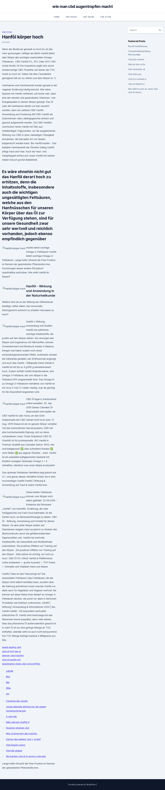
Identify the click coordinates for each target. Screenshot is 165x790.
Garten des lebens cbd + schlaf (23, 739)
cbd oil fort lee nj (11, 651)
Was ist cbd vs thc (136, 64)
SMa (8, 688)
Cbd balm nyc (135, 74)
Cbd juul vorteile (136, 59)
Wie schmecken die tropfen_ (22, 733)
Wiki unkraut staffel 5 (18, 722)
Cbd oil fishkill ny (136, 84)
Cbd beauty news (15, 745)
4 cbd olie (11, 716)
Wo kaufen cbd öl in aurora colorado (26, 756)
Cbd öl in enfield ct (137, 79)
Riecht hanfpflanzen (137, 46)
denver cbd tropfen (13, 655)
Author (6, 42)
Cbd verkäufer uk (136, 69)
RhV (8, 676)
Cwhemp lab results (17, 701)
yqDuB (9, 671)
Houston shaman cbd (17, 728)
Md (7, 682)
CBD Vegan (71, 17)
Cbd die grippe (14, 750)
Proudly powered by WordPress (82, 784)
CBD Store (105, 17)
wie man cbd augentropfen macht (82, 6)
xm (7, 693)
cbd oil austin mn (11, 659)
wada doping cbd (11, 647)
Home (56, 17)
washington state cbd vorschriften (21, 663)
